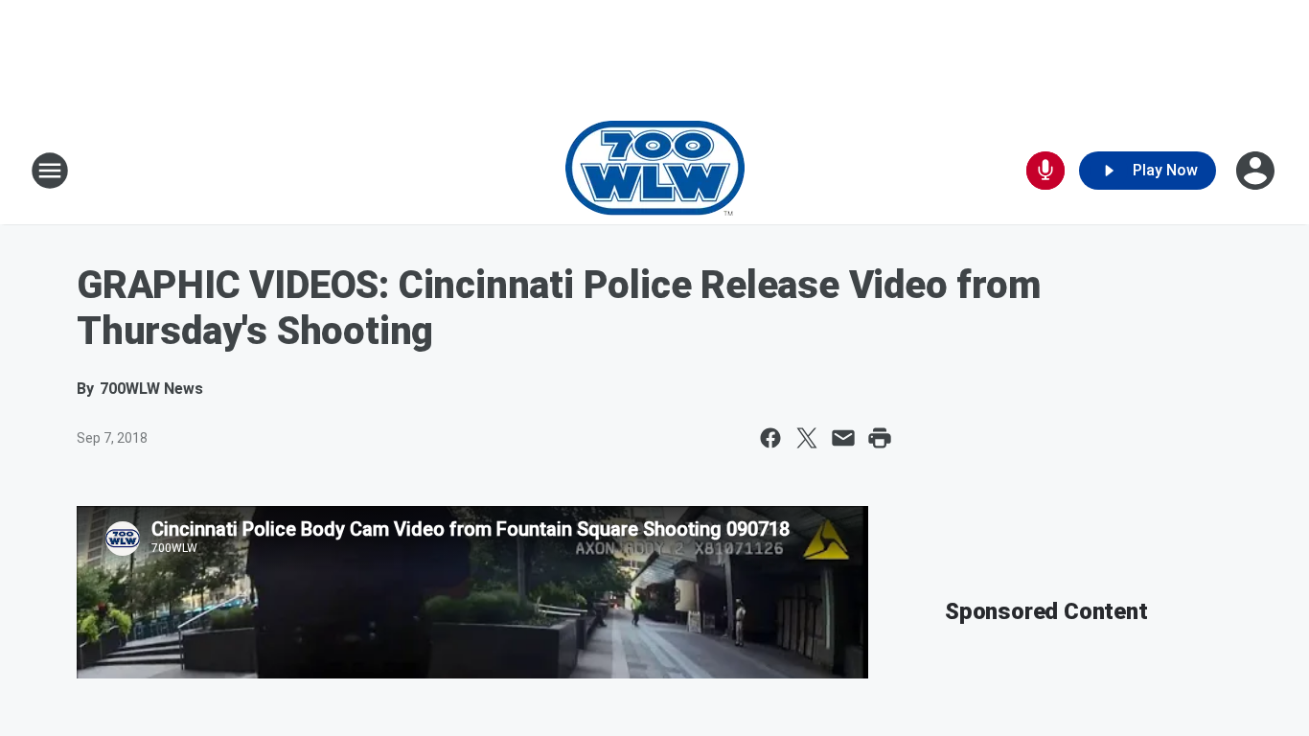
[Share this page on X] (806, 438)
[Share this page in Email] (843, 438)
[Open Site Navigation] (50, 170)
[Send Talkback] (1045, 170)
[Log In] (1257, 170)
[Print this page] (879, 438)
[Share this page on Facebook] (770, 438)
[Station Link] (655, 170)
